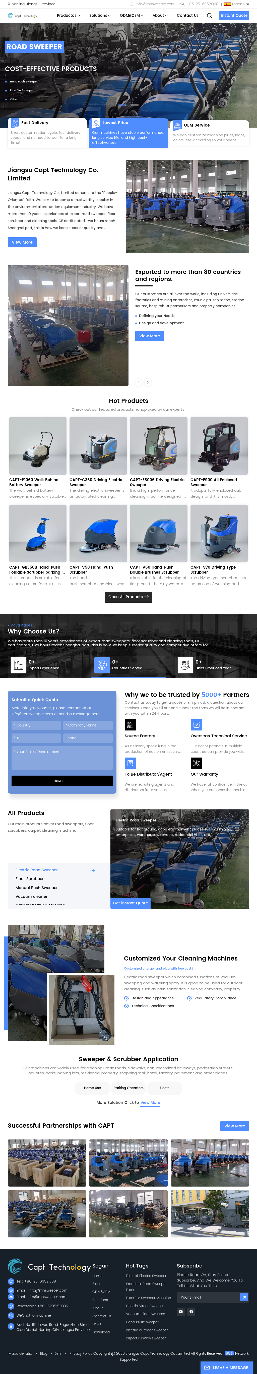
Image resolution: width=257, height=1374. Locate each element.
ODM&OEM (130, 16)
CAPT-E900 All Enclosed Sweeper (213, 483)
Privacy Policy (81, 1353)
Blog (96, 1284)
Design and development (161, 316)
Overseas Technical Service (219, 736)
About (158, 16)
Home (97, 1276)
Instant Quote (234, 16)
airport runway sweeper (146, 1338)
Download (101, 1332)
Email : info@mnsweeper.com (42, 1290)
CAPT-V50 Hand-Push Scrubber (91, 570)
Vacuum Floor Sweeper (145, 1314)
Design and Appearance (153, 998)
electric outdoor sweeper (147, 1330)
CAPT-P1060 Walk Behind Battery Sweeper (33, 483)
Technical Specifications (153, 1006)
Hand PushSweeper (142, 1322)
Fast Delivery (34, 122)
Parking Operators (129, 1088)
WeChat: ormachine (34, 1315)
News (96, 1324)
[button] (122, 104)
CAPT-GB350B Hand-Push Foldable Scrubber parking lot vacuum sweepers (38, 570)
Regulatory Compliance (215, 998)
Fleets (164, 1088)
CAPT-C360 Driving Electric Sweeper (96, 483)
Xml (58, 1353)
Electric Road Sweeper (136, 820)
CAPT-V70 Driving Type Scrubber (213, 570)
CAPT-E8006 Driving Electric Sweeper (157, 483)
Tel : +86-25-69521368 (36, 1281)
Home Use (92, 1088)
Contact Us (188, 16)
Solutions (98, 16)
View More (22, 242)
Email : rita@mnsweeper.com (42, 1297)
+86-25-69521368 (202, 4)
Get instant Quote (130, 903)
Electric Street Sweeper (145, 1306)
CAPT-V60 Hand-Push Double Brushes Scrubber (154, 570)
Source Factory (140, 736)
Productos (67, 16)
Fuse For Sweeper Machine (148, 1298)
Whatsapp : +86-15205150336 (42, 1306)
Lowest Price (115, 122)
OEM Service (197, 125)
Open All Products (126, 597)
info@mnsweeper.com (155, 4)
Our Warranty (204, 775)
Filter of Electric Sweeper (146, 1276)
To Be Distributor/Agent (148, 775)
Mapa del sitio (20, 1353)
